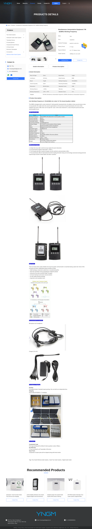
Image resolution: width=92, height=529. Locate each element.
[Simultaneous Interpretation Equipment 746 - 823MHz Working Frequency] (42, 41)
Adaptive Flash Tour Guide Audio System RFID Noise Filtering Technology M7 (55, 495)
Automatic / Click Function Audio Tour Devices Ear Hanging (14, 495)
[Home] (7, 3)
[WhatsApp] (8, 75)
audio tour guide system (55, 459)
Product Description (58, 66)
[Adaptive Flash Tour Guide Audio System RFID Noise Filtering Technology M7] (55, 484)
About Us (25, 3)
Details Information (38, 66)
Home (18, 3)
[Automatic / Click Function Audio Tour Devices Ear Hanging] (15, 484)
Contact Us (47, 3)
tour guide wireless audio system (40, 459)
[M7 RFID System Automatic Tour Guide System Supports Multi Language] (76, 484)
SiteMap (15, 527)
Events (39, 3)
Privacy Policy (21, 527)
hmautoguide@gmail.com (15, 68)
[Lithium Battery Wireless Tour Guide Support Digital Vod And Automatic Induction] (35, 484)
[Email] (11, 75)
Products (32, 3)
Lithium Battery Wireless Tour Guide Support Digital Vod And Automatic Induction (35, 495)
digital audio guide (67, 459)
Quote (56, 3)
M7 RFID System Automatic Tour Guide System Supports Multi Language (75, 495)
